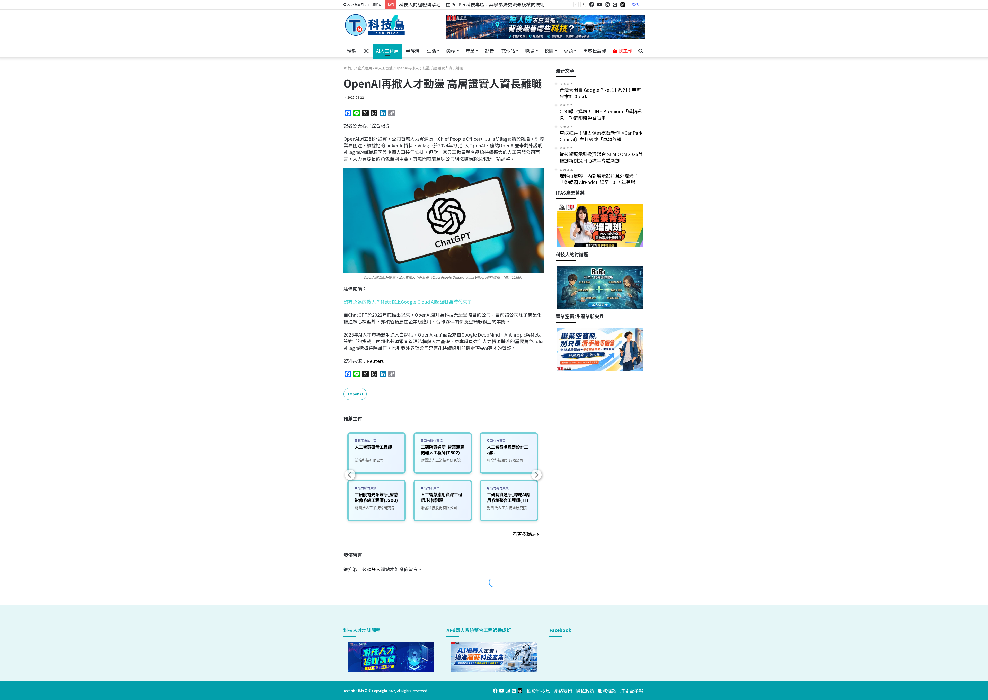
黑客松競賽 (594, 50)
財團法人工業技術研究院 (374, 507)
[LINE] (615, 4)
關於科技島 (538, 690)
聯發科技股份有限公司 (439, 507)
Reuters (375, 361)
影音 (489, 50)
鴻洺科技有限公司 (369, 460)
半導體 (413, 50)
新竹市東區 (431, 488)
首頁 (351, 67)
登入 (635, 4)
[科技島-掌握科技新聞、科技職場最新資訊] (374, 25)
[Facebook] (592, 4)
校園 (549, 50)
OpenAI (356, 393)
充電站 (508, 50)
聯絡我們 (563, 690)
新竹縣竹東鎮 (366, 488)
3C (366, 50)
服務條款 (607, 690)
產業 (470, 50)
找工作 (624, 50)
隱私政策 (585, 690)
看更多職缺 (525, 534)
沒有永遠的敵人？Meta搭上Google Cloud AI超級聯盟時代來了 (407, 301)
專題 (568, 50)
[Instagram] (607, 4)
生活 (431, 50)
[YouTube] (599, 4)
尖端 (450, 50)
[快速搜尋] (641, 50)
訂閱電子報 (631, 690)
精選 (351, 50)
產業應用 (365, 67)
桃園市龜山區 (366, 441)
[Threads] (623, 4)
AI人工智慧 (387, 50)
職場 (529, 50)
